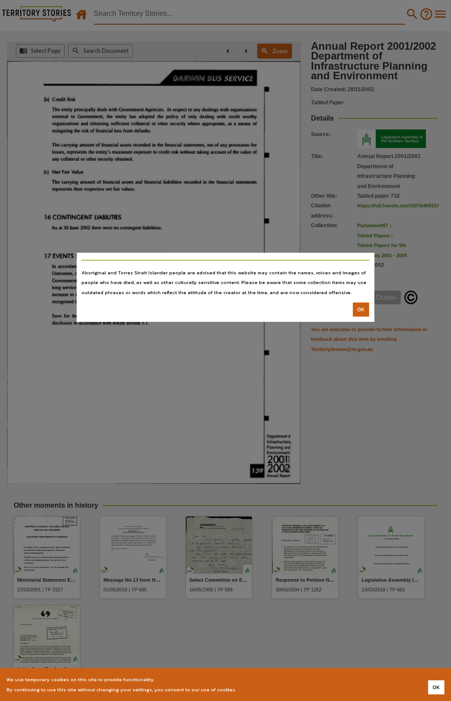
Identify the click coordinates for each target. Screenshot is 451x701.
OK (361, 310)
